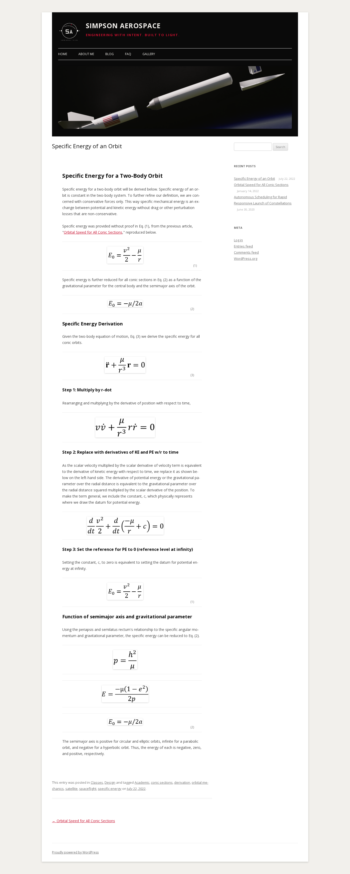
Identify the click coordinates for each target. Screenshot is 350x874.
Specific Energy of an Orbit (254, 178)
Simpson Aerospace (123, 25)
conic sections (162, 782)
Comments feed (246, 252)
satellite (71, 788)
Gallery (148, 54)
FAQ (128, 54)
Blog (109, 54)
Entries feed (243, 246)
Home (62, 54)
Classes (97, 782)
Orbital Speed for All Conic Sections (93, 232)
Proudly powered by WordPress (75, 852)
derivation (182, 782)
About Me (86, 54)
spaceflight (87, 788)
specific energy (109, 788)
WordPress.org (245, 258)
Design (110, 782)
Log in (238, 240)
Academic (142, 782)
